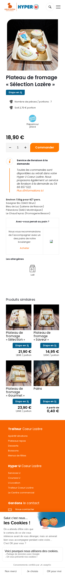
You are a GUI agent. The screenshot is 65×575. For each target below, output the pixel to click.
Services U (14, 473)
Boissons (13, 450)
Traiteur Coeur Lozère (21, 487)
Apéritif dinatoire (18, 436)
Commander (44, 147)
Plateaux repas (17, 441)
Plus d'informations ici (30, 190)
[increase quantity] (25, 147)
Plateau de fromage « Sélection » (15, 336)
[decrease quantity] (10, 147)
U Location (14, 483)
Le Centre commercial (21, 492)
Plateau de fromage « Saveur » (42, 336)
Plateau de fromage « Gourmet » (15, 392)
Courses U (14, 478)
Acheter (24, 248)
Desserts (13, 445)
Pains (38, 388)
